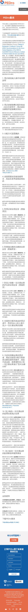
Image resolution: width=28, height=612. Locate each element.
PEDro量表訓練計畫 (12, 35)
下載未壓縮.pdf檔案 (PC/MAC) (10, 522)
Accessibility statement (11, 602)
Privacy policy (17, 600)
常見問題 (14, 540)
